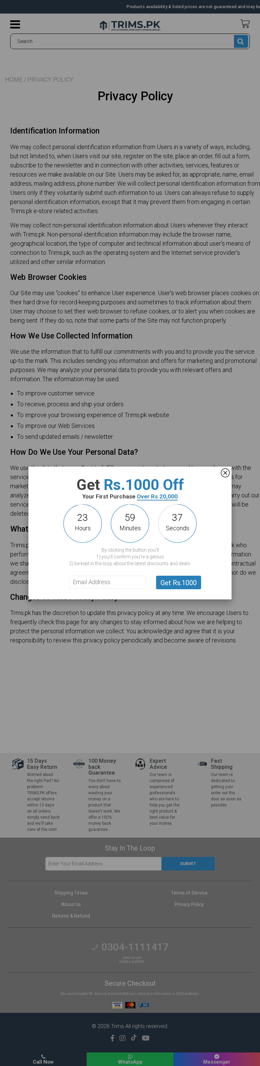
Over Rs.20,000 (157, 496)
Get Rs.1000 (178, 583)
